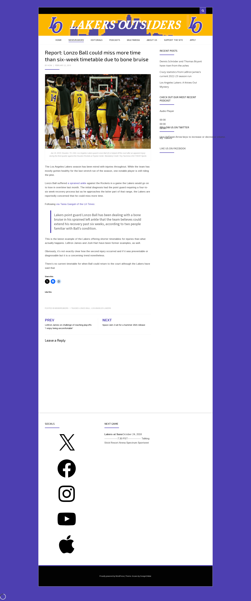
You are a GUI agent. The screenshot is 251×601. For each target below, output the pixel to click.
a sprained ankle (77, 183)
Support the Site (173, 40)
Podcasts (114, 40)
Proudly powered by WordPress (111, 576)
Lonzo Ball (84, 308)
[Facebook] (66, 478)
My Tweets (166, 138)
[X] (66, 453)
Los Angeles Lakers (101, 308)
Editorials (96, 40)
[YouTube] (66, 529)
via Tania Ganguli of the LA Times (75, 204)
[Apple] (66, 554)
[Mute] (163, 133)
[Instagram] (66, 503)
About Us (152, 40)
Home (58, 40)
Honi (49, 65)
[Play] (163, 116)
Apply (193, 40)
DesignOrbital (145, 576)
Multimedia (133, 40)
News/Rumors (76, 40)
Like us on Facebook (173, 148)
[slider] (193, 137)
